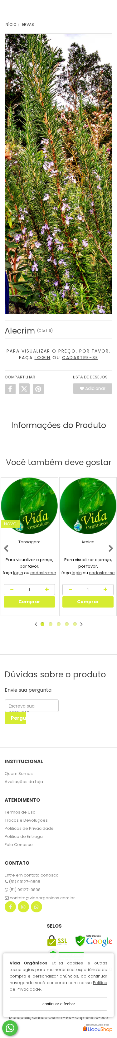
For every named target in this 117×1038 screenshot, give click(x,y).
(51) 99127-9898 (24, 882)
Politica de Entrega (24, 836)
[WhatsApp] (36, 908)
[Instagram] (23, 908)
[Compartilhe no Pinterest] (38, 389)
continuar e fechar (58, 1004)
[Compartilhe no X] (24, 388)
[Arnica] (88, 506)
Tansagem (29, 542)
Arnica (88, 542)
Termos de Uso (20, 812)
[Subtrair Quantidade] (70, 589)
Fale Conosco (19, 845)
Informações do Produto (58, 425)
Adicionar (94, 388)
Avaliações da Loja (24, 782)
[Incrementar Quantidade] (47, 589)
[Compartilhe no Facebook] (10, 389)
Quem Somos (19, 773)
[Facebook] (10, 908)
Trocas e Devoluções (26, 820)
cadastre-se (43, 573)
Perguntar (18, 718)
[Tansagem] (29, 506)
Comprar (29, 601)
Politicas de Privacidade (29, 828)
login (18, 573)
